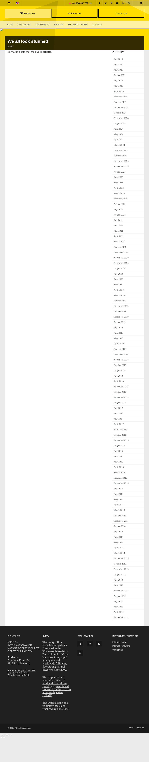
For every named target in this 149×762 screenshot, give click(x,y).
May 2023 (118, 182)
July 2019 (118, 327)
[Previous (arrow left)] (1, 737)
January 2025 (120, 102)
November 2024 (121, 107)
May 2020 (118, 284)
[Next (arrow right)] (4, 737)
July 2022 (118, 209)
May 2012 (118, 607)
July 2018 (118, 376)
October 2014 (120, 515)
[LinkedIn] (123, 3)
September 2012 (121, 590)
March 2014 (119, 553)
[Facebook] (99, 3)
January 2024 (120, 156)
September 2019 (121, 317)
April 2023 (119, 188)
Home (10, 46)
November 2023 (121, 161)
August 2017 (120, 403)
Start (10, 24)
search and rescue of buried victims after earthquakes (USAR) (56, 691)
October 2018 (120, 365)
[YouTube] (117, 3)
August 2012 (120, 596)
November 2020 (121, 258)
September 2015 (121, 483)
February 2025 (120, 96)
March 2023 (119, 193)
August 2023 (120, 172)
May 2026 (118, 70)
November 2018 (121, 360)
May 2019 (118, 338)
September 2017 (121, 397)
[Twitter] (105, 3)
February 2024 (120, 150)
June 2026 (118, 64)
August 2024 (120, 123)
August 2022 (120, 204)
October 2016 (120, 435)
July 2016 (118, 451)
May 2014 (118, 542)
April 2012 (119, 612)
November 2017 (121, 386)
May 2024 (118, 134)
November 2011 (121, 617)
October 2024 (120, 113)
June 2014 (118, 537)
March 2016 (119, 472)
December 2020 (121, 252)
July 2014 (118, 531)
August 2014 (120, 526)
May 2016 (118, 462)
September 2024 (121, 118)
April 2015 (119, 505)
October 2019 (120, 311)
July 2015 (118, 488)
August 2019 (120, 322)
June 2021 (118, 225)
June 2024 (118, 129)
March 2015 (119, 510)
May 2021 (118, 231)
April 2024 (119, 139)
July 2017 (118, 408)
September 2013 (121, 569)
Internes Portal (119, 642)
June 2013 (118, 585)
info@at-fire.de (22, 673)
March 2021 (119, 241)
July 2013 (118, 580)
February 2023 (120, 199)
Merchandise (29, 13)
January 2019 (120, 349)
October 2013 (120, 564)
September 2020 (121, 263)
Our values (24, 24)
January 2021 (120, 247)
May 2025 (118, 86)
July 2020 (118, 274)
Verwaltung (117, 650)
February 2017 (120, 429)
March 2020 (119, 295)
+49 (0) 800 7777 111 (81, 3)
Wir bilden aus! (74, 13)
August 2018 (120, 370)
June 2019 (118, 333)
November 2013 (121, 558)
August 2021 (120, 215)
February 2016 (120, 478)
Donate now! (121, 13)
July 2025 (118, 80)
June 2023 (118, 177)
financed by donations (55, 708)
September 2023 (121, 166)
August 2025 (120, 75)
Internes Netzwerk (121, 646)
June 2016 (118, 456)
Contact (97, 24)
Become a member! (78, 24)
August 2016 (120, 445)
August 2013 (120, 574)
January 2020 (120, 301)
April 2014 (119, 548)
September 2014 (121, 521)
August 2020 (120, 268)
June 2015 (118, 494)
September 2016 (121, 440)
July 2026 (118, 59)
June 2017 (118, 413)
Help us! (58, 24)
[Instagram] (111, 3)
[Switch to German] (9, 3)
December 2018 (121, 354)
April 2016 (119, 467)
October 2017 (120, 392)
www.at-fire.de (23, 675)
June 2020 (118, 279)
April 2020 (119, 290)
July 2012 (118, 601)
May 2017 (118, 419)
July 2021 (118, 220)
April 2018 (119, 381)
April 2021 (119, 236)
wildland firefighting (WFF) (54, 684)
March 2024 (119, 145)
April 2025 (119, 91)
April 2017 (119, 424)
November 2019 (121, 306)
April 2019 (119, 343)
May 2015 (118, 499)
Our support (42, 24)
